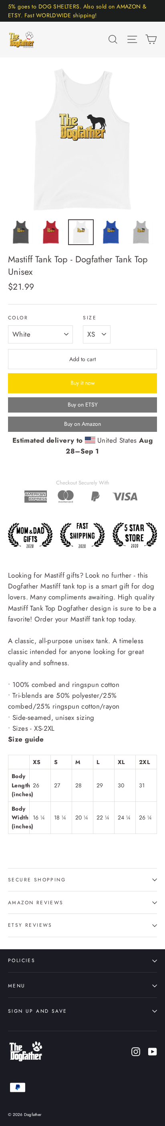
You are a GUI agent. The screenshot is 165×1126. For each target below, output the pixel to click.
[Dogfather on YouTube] (152, 1051)
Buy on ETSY (83, 405)
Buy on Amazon (82, 424)
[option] (82, 140)
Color (18, 318)
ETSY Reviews (30, 925)
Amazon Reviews (36, 902)
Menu (17, 985)
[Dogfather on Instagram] (135, 1051)
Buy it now (82, 383)
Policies (21, 960)
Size (90, 318)
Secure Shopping (37, 879)
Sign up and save (37, 1010)
